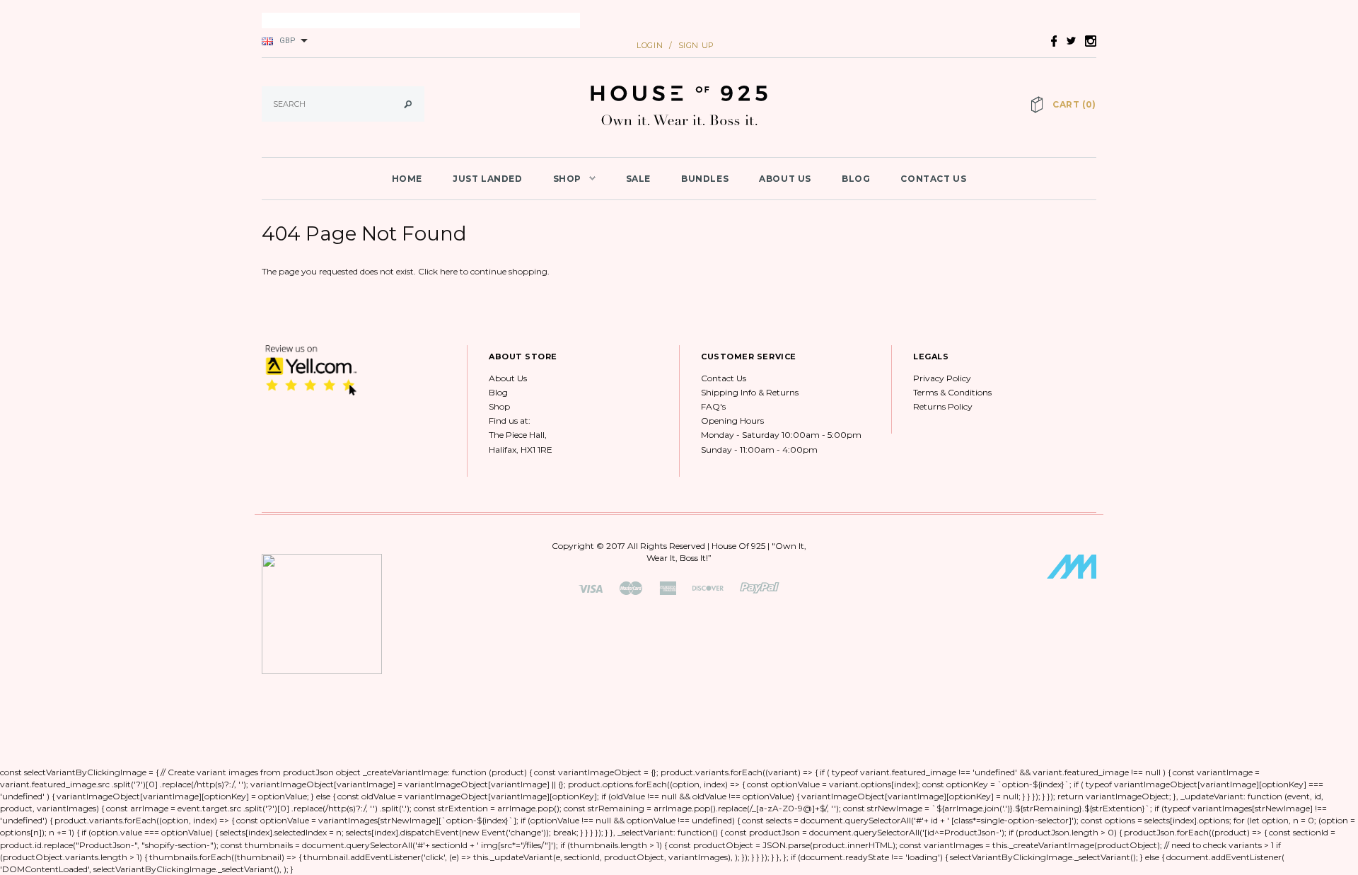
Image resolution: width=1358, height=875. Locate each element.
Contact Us (723, 378)
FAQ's (713, 406)
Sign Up (696, 45)
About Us (508, 378)
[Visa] (591, 587)
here (449, 271)
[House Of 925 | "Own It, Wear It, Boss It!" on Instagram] (1087, 40)
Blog (498, 392)
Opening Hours (732, 420)
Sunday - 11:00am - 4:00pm (759, 449)
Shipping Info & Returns (750, 392)
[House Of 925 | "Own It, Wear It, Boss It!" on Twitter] (1067, 40)
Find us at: (509, 420)
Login (650, 45)
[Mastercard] (631, 587)
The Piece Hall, (518, 434)
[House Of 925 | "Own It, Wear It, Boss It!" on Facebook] (1050, 40)
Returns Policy (943, 406)
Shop (499, 406)
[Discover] (708, 587)
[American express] (667, 587)
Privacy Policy (942, 378)
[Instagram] (311, 369)
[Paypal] (759, 587)
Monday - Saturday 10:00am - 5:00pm (781, 434)
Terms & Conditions (952, 392)
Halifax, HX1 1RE (520, 449)
